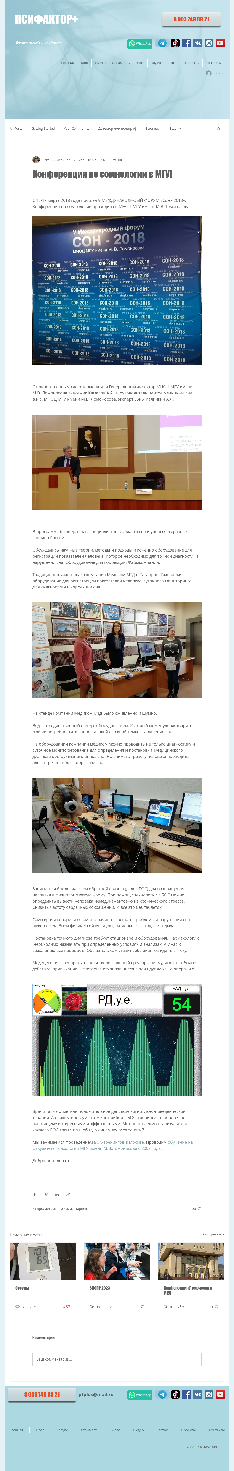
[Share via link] (68, 1194)
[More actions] (199, 160)
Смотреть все (213, 1234)
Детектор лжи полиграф (117, 128)
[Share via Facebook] (34, 1194)
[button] (218, 128)
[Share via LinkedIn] (57, 1194)
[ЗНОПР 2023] (117, 1261)
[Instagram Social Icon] (209, 43)
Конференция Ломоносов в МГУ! (188, 1290)
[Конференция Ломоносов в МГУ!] (191, 1261)
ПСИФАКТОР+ (46, 19)
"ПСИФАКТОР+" (208, 1447)
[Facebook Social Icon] (186, 43)
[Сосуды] (43, 1261)
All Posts (16, 128)
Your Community (76, 128)
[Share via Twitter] (46, 1194)
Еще (173, 128)
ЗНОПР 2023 (100, 1287)
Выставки (153, 128)
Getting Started (43, 128)
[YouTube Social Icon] (220, 43)
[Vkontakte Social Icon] (197, 43)
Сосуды (22, 1287)
